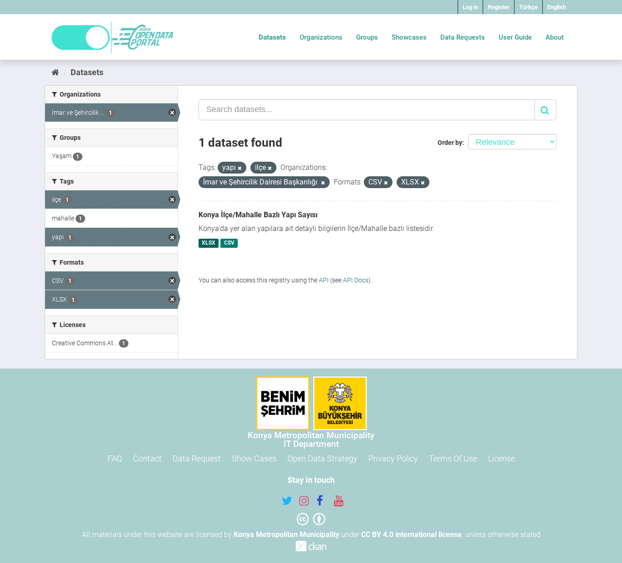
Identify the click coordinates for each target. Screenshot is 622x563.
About (555, 37)
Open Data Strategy (322, 458)
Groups (367, 37)
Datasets (272, 37)
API (324, 280)
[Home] (55, 72)
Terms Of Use (453, 458)
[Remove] (240, 168)
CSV (229, 243)
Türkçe (528, 7)
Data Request (197, 458)
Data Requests (462, 37)
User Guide (515, 37)
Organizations (321, 37)
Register (499, 7)
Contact (147, 458)
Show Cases (254, 458)
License (501, 458)
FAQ (114, 458)
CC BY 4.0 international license (411, 534)
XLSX (208, 243)
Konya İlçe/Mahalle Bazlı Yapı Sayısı (258, 214)
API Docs (355, 280)
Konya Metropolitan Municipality (286, 534)
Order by (450, 142)
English (556, 7)
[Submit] (545, 109)
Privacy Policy (393, 458)
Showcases (409, 37)
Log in (470, 7)
